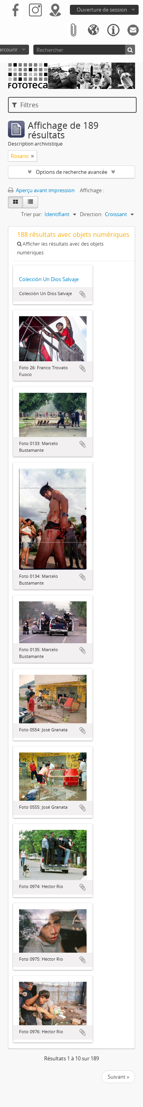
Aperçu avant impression (45, 190)
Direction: (91, 214)
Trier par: (31, 214)
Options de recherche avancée (71, 171)
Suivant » (118, 1076)
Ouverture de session (102, 9)
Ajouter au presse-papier (83, 294)
